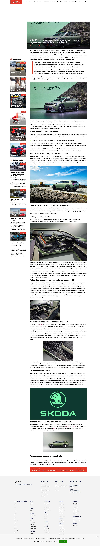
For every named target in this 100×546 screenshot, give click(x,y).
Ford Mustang (33, 528)
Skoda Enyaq (61, 503)
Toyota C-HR (75, 507)
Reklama (81, 1)
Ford (15, 509)
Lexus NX (46, 523)
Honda (15, 511)
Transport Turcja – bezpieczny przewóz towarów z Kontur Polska (17, 154)
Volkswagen (16, 530)
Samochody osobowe (45, 486)
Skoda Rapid (61, 511)
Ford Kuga (32, 524)
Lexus (15, 518)
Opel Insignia (47, 532)
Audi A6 (31, 505)
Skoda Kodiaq (62, 507)
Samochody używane (45, 490)
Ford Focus (32, 522)
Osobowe (29, 1)
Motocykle (53, 1)
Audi (15, 503)
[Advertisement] (45, 12)
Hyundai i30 (46, 505)
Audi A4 (31, 503)
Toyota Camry (76, 509)
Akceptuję (62, 541)
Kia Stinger (46, 518)
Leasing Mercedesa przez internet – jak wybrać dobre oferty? (18, 89)
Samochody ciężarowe (46, 494)
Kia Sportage (47, 516)
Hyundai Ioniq (47, 507)
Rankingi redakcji (73, 1)
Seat (15, 524)
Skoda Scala (61, 513)
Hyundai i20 (46, 503)
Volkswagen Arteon (77, 518)
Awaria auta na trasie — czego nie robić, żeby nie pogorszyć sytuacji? (17, 105)
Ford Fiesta (32, 520)
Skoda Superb (62, 516)
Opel (15, 522)
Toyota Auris (75, 503)
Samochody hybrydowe (62, 1)
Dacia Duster (32, 515)
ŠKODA (54, 428)
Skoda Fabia (61, 505)
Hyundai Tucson (47, 509)
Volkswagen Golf (76, 520)
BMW (15, 505)
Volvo (15, 532)
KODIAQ (73, 426)
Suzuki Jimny (61, 520)
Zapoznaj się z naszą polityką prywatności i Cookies (45, 541)
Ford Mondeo (33, 526)
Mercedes (16, 520)
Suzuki (15, 528)
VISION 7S (41, 324)
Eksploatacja (43, 492)
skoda (52, 45)
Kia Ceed (46, 514)
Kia (14, 516)
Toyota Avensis (76, 505)
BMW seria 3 (32, 510)
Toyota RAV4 (75, 513)
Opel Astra (46, 528)
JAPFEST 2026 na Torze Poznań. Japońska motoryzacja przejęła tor (17, 72)
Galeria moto (37, 1)
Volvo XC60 (75, 525)
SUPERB (67, 426)
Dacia (15, 507)
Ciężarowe (46, 1)
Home (56, 484)
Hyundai (15, 513)
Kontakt (86, 1)
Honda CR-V (32, 533)
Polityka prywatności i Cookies (61, 486)
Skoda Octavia (62, 509)
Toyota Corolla (76, 511)
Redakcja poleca (46, 45)
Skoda (15, 526)
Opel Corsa (46, 530)
